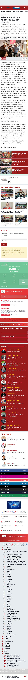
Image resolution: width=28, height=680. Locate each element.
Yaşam (9, 15)
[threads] (21, 545)
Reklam (9, 608)
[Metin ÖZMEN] (3, 395)
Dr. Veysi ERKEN (11, 381)
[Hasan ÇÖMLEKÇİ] (3, 451)
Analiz (8, 625)
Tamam (2, 673)
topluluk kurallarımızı (15, 249)
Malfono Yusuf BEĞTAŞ (14, 350)
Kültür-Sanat (15, 11)
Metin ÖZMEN (11, 393)
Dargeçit (9, 589)
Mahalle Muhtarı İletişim (14, 620)
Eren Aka (10, 438)
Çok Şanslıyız (11, 421)
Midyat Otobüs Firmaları (14, 559)
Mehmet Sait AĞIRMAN (13, 387)
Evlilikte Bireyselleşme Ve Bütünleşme (14, 428)
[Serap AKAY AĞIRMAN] (3, 427)
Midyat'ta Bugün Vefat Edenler (16, 561)
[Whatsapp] (25, 512)
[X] (5, 512)
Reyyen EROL (11, 406)
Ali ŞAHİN (10, 420)
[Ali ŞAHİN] (3, 420)
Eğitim (9, 578)
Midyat (9, 446)
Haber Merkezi (12, 178)
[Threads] (20, 512)
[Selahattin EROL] (3, 369)
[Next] (22, 512)
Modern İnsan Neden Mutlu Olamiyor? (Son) (14, 358)
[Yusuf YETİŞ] (3, 376)
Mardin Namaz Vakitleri (5, 522)
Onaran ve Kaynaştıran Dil (14, 351)
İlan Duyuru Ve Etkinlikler (14, 558)
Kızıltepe (9, 593)
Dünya (9, 628)
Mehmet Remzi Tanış (13, 400)
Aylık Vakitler (5, 286)
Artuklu (9, 588)
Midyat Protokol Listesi (13, 618)
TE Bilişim (17, 540)
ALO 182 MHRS (11, 615)
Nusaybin (9, 598)
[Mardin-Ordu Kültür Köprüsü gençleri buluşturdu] (21, 205)
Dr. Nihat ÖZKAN (12, 362)
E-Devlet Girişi (11, 609)
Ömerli (9, 599)
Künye (9, 604)
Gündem (8, 11)
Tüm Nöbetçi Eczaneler (14, 320)
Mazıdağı (9, 594)
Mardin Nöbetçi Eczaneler (5, 517)
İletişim (9, 606)
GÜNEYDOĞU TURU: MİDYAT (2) (16, 452)
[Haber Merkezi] (4, 179)
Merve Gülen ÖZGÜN (13, 413)
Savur (8, 601)
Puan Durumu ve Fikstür (6, 526)
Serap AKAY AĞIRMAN (13, 425)
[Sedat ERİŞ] (3, 458)
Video (6, 638)
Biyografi (7, 646)
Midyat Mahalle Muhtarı (14, 556)
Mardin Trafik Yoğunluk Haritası (19, 522)
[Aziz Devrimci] (3, 464)
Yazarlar (6, 640)
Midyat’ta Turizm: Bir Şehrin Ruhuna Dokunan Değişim (15, 390)
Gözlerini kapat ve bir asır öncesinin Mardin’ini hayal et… (15, 402)
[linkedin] (26, 545)
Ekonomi (9, 579)
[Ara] (26, 7)
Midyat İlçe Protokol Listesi (14, 554)
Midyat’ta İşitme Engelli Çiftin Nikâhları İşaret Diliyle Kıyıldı (6, 224)
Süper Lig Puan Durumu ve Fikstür (17, 661)
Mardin (3, 11)
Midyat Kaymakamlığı (13, 611)
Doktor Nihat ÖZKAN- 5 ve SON (16, 458)
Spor (8, 574)
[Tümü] (26, 346)
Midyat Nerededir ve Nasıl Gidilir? (16, 562)
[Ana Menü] (1, 7)
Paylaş (4, 58)
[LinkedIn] (13, 512)
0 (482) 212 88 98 (6, 314)
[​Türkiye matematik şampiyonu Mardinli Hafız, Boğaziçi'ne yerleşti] (7, 205)
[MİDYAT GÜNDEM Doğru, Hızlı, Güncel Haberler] (13, 7)
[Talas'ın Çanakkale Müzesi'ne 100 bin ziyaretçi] (14, 48)
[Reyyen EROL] (3, 408)
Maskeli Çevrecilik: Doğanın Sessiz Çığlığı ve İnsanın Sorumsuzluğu (16, 377)
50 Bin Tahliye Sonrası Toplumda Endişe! (16, 409)
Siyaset (9, 573)
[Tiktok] (18, 512)
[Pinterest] (8, 512)
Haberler (3, 15)
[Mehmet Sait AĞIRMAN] (3, 389)
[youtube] (12, 545)
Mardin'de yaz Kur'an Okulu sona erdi (20, 198)
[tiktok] (18, 545)
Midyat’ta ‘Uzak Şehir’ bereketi (15, 439)
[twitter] (7, 545)
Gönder (4, 244)
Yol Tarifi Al (14, 305)
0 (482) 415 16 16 (6, 305)
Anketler (7, 648)
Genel (8, 581)
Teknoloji (9, 623)
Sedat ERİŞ (10, 457)
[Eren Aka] (3, 438)
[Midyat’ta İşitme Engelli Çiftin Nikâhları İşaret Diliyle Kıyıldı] (7, 218)
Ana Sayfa (7, 547)
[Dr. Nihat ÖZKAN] (3, 363)
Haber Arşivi (19, 530)
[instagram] (9, 545)
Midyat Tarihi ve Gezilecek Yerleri (16, 564)
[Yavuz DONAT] (3, 445)
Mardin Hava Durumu (21, 516)
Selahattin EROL (12, 368)
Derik (8, 591)
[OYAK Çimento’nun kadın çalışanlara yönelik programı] (7, 192)
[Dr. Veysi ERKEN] (3, 382)
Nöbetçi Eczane (11, 616)
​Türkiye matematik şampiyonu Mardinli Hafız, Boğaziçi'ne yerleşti (7, 211)
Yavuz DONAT (11, 444)
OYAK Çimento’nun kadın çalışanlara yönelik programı (7, 198)
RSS (5, 536)
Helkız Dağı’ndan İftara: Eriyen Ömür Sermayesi (15, 396)
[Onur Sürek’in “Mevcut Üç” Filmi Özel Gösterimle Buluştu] (21, 218)
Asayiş (9, 576)
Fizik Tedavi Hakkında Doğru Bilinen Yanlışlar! (15, 415)
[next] (23, 545)
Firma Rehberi (8, 641)
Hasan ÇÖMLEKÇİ (12, 450)
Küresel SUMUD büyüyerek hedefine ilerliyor (14, 383)
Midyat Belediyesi (12, 613)
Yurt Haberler (11, 584)
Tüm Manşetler (19, 525)
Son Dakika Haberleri (7, 530)
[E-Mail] (9, 182)
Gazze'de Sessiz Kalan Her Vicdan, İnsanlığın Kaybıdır (16, 364)
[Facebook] (3, 512)
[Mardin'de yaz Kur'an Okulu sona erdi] (21, 192)
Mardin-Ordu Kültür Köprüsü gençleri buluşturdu (19, 211)
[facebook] (4, 545)
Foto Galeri (7, 636)
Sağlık (21, 11)
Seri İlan (6, 643)
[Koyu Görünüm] (24, 7)
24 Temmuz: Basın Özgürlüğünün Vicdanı (16, 370)
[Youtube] (15, 512)
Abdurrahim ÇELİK (12, 355)
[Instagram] (10, 512)
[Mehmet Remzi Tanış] (3, 401)
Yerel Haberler (11, 635)
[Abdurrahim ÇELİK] (3, 357)
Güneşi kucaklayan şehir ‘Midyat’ (16, 465)
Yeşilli (8, 603)
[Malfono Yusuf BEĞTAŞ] (3, 350)
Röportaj (7, 645)
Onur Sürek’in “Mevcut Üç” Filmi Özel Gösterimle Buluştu (21, 224)
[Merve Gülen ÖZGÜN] (3, 414)
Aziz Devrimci (11, 463)
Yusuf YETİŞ (10, 374)
